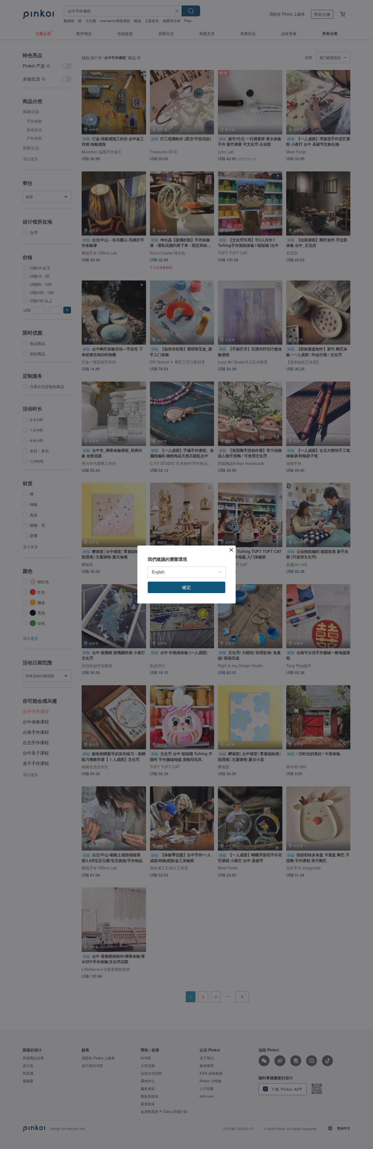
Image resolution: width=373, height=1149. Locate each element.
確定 (186, 587)
